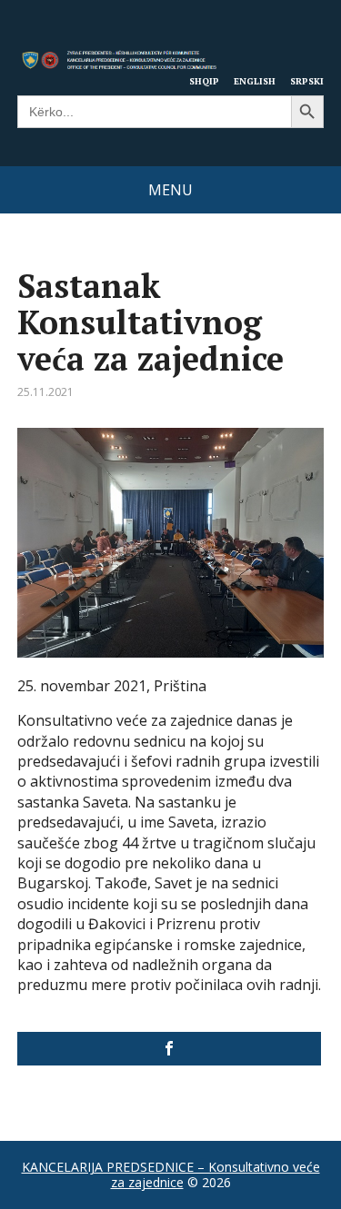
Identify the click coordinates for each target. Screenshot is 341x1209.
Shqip (204, 80)
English (255, 80)
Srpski (307, 80)
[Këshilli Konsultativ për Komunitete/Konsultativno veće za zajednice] (169, 1048)
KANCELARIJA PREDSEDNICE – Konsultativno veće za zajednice (171, 1175)
